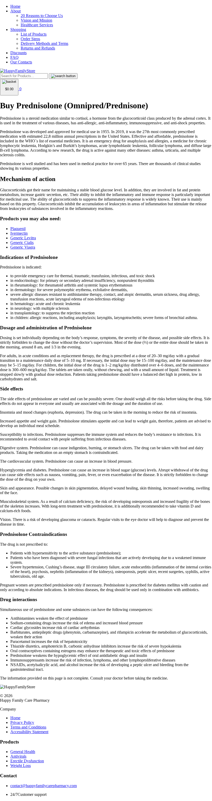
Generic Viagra (22, 247)
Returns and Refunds (38, 48)
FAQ (14, 57)
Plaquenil (18, 228)
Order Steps (30, 39)
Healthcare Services (37, 25)
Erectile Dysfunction (27, 761)
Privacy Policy (22, 722)
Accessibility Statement (29, 732)
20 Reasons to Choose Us (42, 15)
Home (15, 6)
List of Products (34, 34)
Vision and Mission (36, 20)
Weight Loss (20, 765)
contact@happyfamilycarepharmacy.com (43, 785)
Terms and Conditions (28, 727)
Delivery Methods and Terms (44, 43)
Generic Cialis (22, 242)
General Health (22, 751)
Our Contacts (21, 62)
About (15, 11)
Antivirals (18, 756)
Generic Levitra (23, 238)
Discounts (18, 53)
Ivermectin (19, 233)
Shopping (18, 29)
